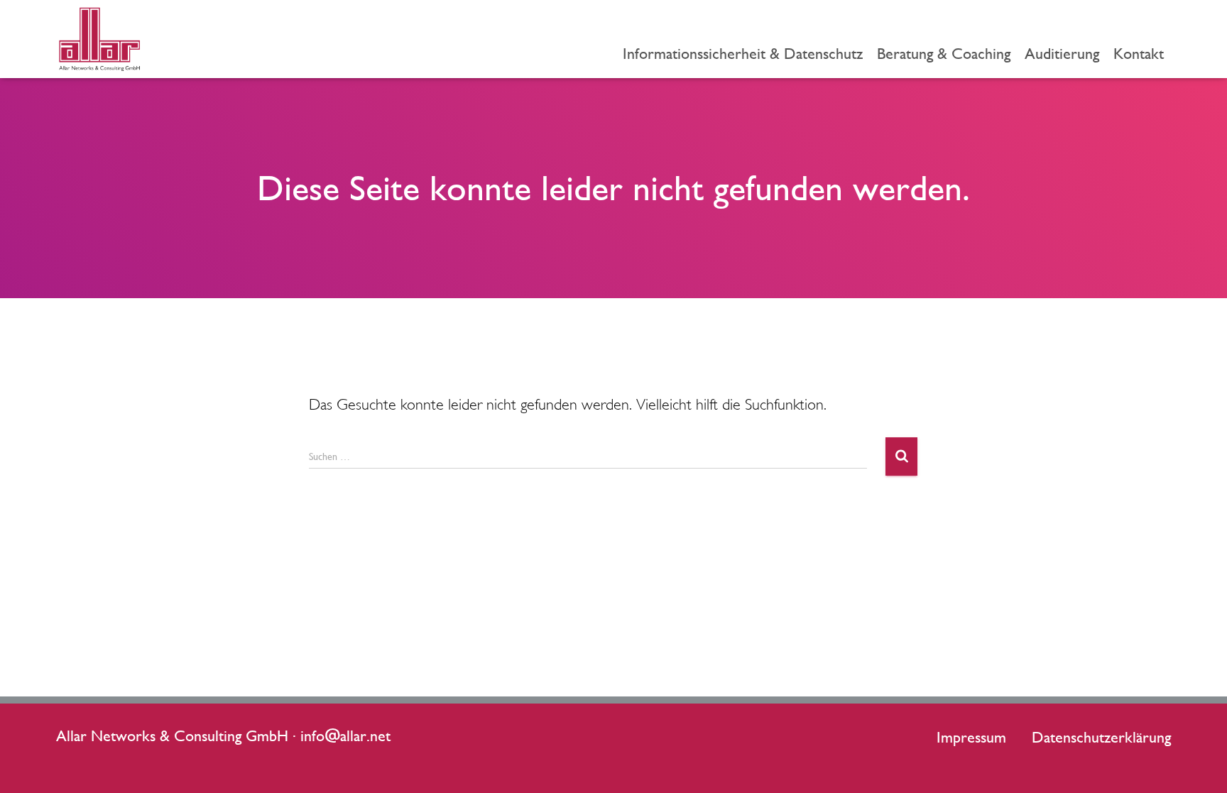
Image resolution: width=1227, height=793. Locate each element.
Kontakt (1138, 53)
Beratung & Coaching (943, 53)
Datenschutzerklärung (1101, 737)
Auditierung (1062, 53)
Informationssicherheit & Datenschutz (743, 53)
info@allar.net (345, 735)
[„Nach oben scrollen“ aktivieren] (1199, 764)
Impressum (971, 737)
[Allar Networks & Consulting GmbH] (98, 39)
